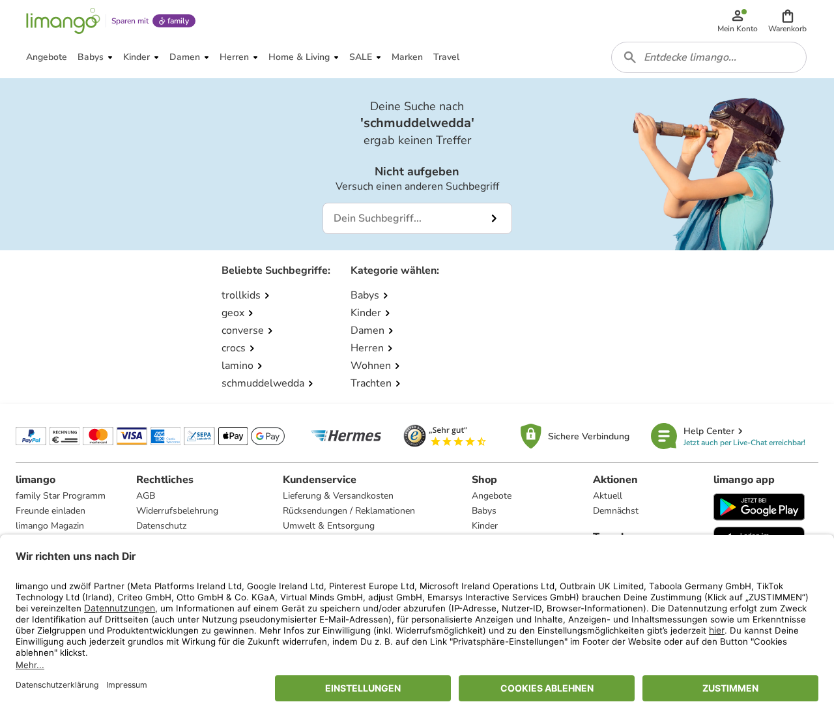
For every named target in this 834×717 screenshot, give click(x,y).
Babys (484, 511)
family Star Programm (61, 496)
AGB (145, 496)
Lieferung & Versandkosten (338, 496)
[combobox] (709, 57)
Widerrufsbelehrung (177, 511)
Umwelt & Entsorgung (329, 525)
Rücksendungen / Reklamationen (349, 511)
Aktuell (607, 496)
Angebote (491, 496)
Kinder (485, 525)
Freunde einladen (50, 511)
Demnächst (616, 511)
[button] (787, 21)
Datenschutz (161, 525)
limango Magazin (50, 525)
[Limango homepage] (63, 21)
